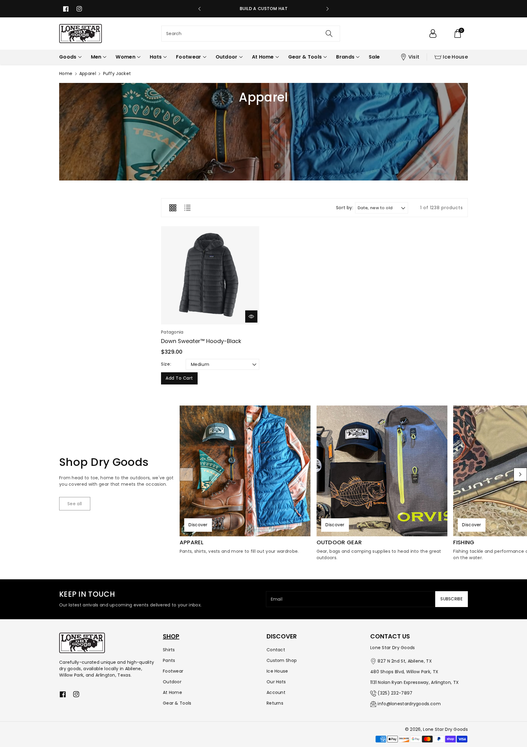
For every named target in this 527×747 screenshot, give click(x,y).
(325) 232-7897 (395, 693)
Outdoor (172, 682)
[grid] (172, 207)
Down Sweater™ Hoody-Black (201, 341)
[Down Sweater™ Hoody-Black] (210, 275)
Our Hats (276, 682)
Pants (169, 660)
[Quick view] (251, 316)
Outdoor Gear (339, 542)
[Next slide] (328, 9)
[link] (74, 503)
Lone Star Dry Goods (445, 729)
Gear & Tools (177, 703)
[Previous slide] (199, 9)
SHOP (171, 636)
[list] (187, 207)
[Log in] (432, 33)
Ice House (455, 56)
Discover (197, 525)
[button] (457, 33)
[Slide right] (520, 474)
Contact (276, 650)
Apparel (87, 73)
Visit (414, 56)
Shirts (169, 650)
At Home (172, 692)
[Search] (329, 33)
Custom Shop (282, 660)
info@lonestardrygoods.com (409, 704)
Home (65, 73)
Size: (166, 364)
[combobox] (251, 33)
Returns (275, 703)
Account (276, 692)
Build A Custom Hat (264, 8)
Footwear (173, 671)
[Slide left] (186, 474)
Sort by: (344, 207)
